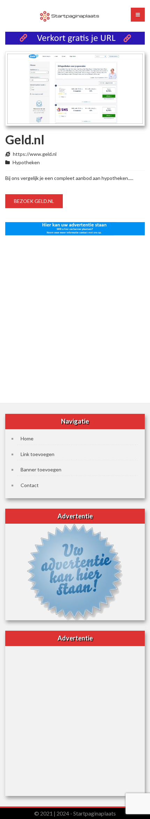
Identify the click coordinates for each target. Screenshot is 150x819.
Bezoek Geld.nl (34, 201)
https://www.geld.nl (35, 154)
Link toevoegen (37, 454)
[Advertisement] (75, 317)
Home (27, 438)
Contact (30, 485)
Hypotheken (26, 162)
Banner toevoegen (41, 469)
